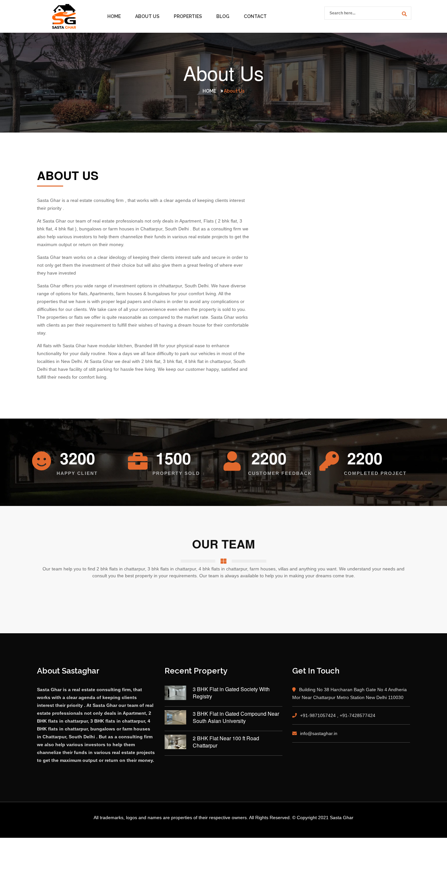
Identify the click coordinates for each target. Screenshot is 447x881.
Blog (222, 16)
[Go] (403, 14)
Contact (255, 16)
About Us (147, 16)
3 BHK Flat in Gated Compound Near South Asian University (236, 717)
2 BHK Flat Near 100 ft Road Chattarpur (226, 742)
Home (114, 16)
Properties (188, 16)
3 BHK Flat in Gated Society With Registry (231, 693)
